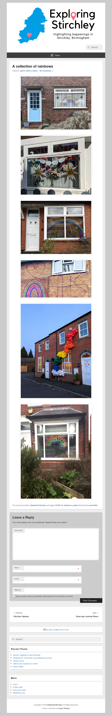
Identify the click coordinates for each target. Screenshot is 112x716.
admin (35, 70)
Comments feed (19, 690)
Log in (15, 684)
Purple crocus (18, 660)
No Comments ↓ (46, 70)
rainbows (67, 505)
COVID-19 (59, 505)
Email (16, 578)
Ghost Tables (18, 666)
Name (16, 567)
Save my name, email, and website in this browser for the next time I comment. (44, 596)
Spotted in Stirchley (38, 505)
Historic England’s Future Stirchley (26, 655)
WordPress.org (19, 692)
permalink (93, 505)
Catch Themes (64, 708)
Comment (18, 530)
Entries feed (18, 687)
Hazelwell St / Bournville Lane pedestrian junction (32, 658)
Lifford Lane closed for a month (25, 663)
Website (17, 589)
